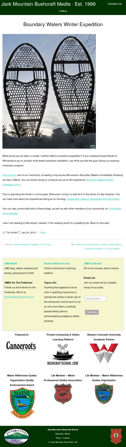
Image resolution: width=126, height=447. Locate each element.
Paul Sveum (9, 175)
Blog (43, 232)
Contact (66, 437)
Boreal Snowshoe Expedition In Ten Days (32, 244)
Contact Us (115, 4)
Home (58, 437)
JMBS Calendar (93, 263)
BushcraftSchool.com (57, 263)
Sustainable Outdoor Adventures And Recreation (93, 199)
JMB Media (10, 263)
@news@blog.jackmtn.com (19, 297)
